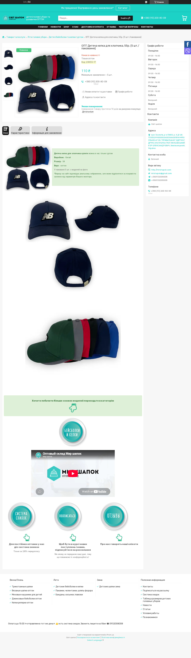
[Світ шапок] (13, 18)
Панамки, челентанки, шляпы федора (74, 590)
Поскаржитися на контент (88, 637)
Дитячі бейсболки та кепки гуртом (66, 37)
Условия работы (151, 613)
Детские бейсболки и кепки (69, 586)
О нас (75, 27)
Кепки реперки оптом (22, 602)
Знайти (124, 18)
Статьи (146, 609)
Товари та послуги (15, 37)
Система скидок (151, 594)
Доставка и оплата (92, 27)
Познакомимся (150, 617)
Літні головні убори (37, 37)
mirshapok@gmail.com (161, 173)
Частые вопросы (128, 27)
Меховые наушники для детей (27, 594)
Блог (66, 27)
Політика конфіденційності (113, 637)
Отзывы (111, 27)
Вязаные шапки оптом (23, 590)
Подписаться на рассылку (156, 590)
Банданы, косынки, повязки (69, 594)
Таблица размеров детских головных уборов (157, 599)
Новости (56, 27)
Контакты (147, 27)
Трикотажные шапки (22, 586)
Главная (43, 27)
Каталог (123, 8)
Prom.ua (110, 635)
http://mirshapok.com (161, 170)
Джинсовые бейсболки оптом (27, 598)
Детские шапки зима (109, 586)
